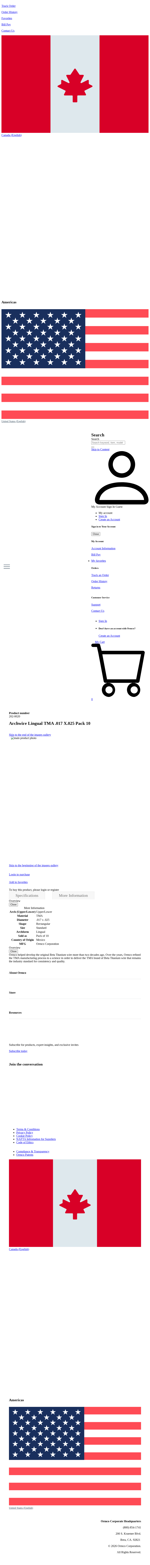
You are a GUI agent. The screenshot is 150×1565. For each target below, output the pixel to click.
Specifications (27, 895)
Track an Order (100, 575)
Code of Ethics (24, 1142)
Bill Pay (6, 24)
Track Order (8, 5)
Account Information (103, 548)
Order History (9, 12)
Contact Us (7, 30)
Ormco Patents (24, 1154)
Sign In (103, 516)
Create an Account (109, 519)
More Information (73, 895)
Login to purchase (19, 874)
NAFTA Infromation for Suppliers (36, 1139)
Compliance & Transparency (32, 1151)
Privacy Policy (24, 1132)
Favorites (6, 18)
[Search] (92, 447)
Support (95, 604)
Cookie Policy (24, 1135)
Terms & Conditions (28, 1129)
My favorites (98, 560)
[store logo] (20, 566)
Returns (95, 587)
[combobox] (108, 443)
